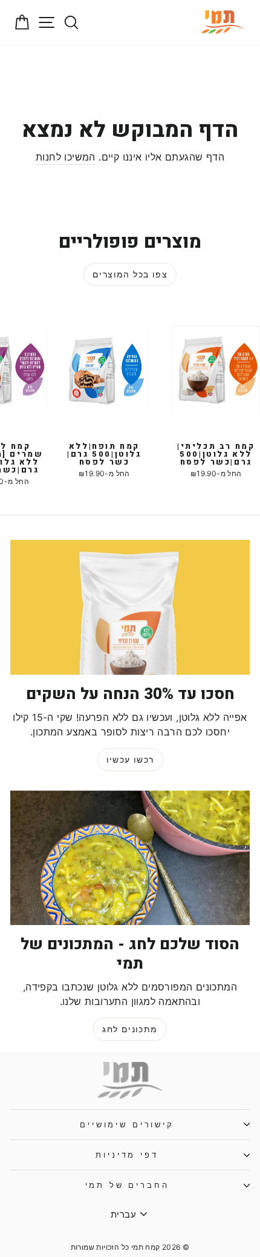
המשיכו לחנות (66, 157)
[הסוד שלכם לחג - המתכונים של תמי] (130, 858)
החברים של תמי (127, 1185)
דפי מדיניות (127, 1154)
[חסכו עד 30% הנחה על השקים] (130, 607)
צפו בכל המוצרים (130, 274)
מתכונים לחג (129, 1029)
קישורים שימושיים (127, 1124)
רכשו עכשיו (130, 759)
